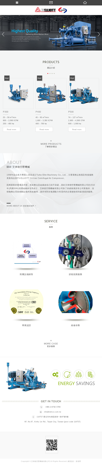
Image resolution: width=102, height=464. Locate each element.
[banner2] (51, 32)
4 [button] (54, 73)
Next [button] (98, 34)
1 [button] (47, 73)
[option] (51, 32)
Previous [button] (3, 34)
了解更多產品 (51, 143)
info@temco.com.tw (52, 412)
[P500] (83, 93)
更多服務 (51, 343)
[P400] (51, 93)
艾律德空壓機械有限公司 (51, 10)
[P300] (18, 93)
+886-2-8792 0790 (53, 407)
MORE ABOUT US (20, 206)
